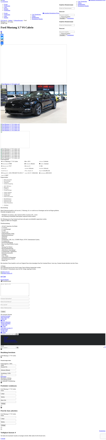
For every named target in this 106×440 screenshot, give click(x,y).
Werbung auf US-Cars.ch (10, 341)
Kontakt (6, 337)
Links (5, 7)
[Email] (53, 40)
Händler (6, 9)
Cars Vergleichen (82, 1)
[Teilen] (53, 43)
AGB (5, 338)
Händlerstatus (81, 4)
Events (6, 4)
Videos (80, 3)
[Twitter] (53, 38)
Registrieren (70, 18)
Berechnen (3, 376)
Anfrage (3, 403)
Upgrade (3, 438)
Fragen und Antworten (10, 340)
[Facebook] (53, 35)
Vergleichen (7, 10)
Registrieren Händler (83, 6)
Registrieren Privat (54, 13)
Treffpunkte (7, 6)
